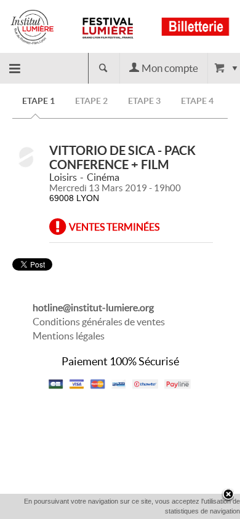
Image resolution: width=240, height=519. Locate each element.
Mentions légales (69, 335)
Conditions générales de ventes (99, 321)
